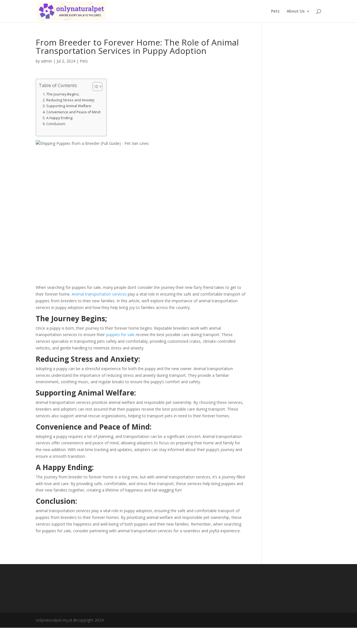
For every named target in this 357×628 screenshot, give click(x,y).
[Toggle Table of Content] (94, 86)
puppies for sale (120, 334)
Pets (275, 11)
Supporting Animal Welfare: (69, 106)
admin (46, 61)
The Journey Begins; (62, 94)
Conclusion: (56, 123)
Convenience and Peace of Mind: (73, 112)
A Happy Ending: (59, 118)
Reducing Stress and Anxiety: (70, 100)
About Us (296, 11)
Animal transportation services (99, 294)
